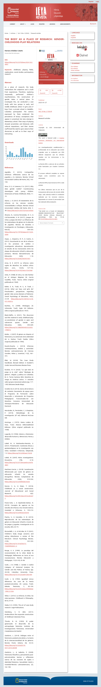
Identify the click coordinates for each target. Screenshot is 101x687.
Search (94, 24)
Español (73, 37)
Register (41, 24)
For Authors (74, 78)
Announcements (65, 24)
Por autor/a (74, 68)
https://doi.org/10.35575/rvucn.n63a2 (20, 210)
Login (32, 24)
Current (12, 24)
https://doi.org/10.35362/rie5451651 (17, 258)
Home (6, 33)
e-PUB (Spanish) (56, 92)
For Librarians (75, 80)
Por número (74, 66)
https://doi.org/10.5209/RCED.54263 (17, 481)
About (22, 24)
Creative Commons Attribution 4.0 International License (51, 140)
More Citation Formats (46, 223)
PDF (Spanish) (44, 92)
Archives (52, 24)
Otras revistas (75, 70)
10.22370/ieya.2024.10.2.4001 (49, 219)
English (73, 35)
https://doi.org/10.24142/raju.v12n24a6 (18, 270)
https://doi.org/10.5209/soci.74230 (20, 453)
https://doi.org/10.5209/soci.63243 (17, 512)
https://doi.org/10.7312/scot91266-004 (18, 574)
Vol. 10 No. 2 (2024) (23, 33)
